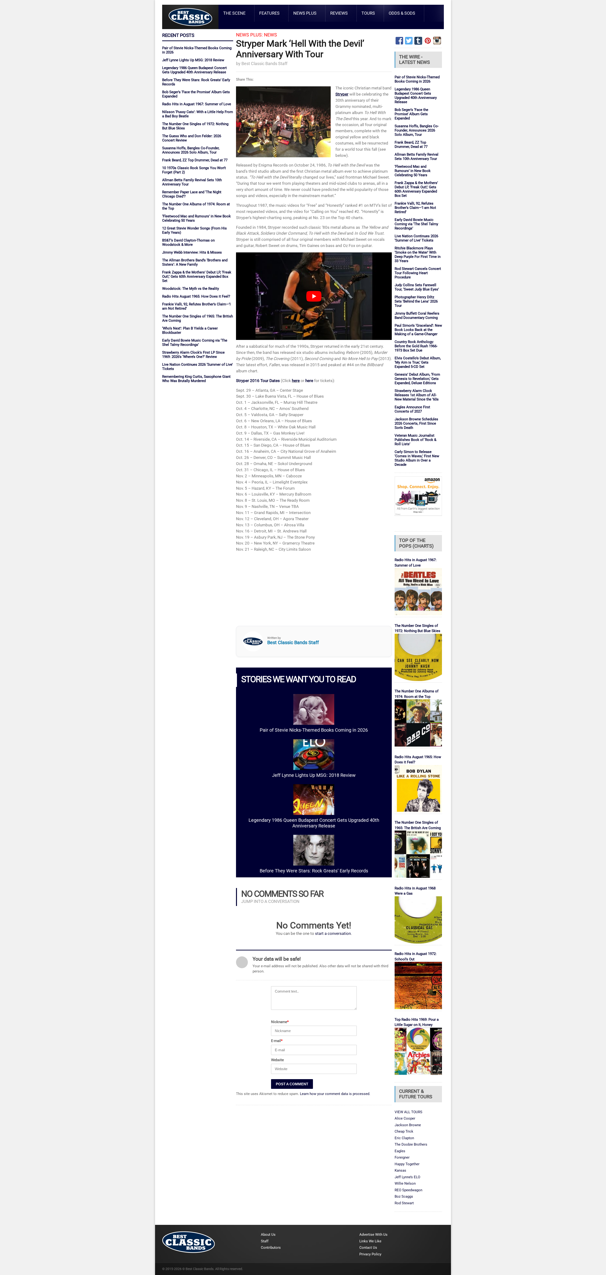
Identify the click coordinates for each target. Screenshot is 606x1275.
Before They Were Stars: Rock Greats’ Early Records (314, 871)
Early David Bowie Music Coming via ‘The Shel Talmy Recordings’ (194, 342)
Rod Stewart (404, 1203)
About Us (268, 1234)
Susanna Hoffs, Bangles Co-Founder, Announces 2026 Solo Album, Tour (190, 150)
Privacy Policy (370, 1254)
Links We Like (370, 1241)
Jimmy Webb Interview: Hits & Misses (192, 252)
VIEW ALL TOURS (408, 1112)
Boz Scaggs (404, 1196)
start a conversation (333, 933)
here (296, 380)
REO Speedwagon (408, 1190)
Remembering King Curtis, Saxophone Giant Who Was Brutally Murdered (196, 378)
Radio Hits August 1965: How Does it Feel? (196, 296)
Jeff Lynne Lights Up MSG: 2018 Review (193, 60)
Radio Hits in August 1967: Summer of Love (196, 104)
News (270, 35)
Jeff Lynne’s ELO (407, 1177)
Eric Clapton (404, 1138)
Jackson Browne (408, 1125)
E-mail (276, 1041)
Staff (264, 1241)
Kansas (400, 1170)
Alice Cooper (405, 1118)
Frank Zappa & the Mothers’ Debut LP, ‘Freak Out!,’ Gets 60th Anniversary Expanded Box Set (196, 276)
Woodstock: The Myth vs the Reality (190, 288)
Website (277, 1060)
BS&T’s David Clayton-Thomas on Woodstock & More (188, 242)
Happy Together (407, 1164)
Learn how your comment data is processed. (335, 1094)
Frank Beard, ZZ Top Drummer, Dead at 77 (194, 160)
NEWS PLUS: (249, 35)
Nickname (280, 1022)
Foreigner (402, 1157)
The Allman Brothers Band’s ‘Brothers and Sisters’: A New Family (194, 262)
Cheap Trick (404, 1131)
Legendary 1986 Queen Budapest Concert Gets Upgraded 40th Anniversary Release (194, 70)
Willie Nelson (405, 1183)
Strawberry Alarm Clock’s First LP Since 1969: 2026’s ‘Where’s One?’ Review (193, 354)
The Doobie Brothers (411, 1144)
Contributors (271, 1247)
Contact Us (368, 1247)
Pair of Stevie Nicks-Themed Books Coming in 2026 (314, 730)
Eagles (400, 1151)
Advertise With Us (373, 1234)
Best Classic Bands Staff (264, 63)
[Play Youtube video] (314, 296)
